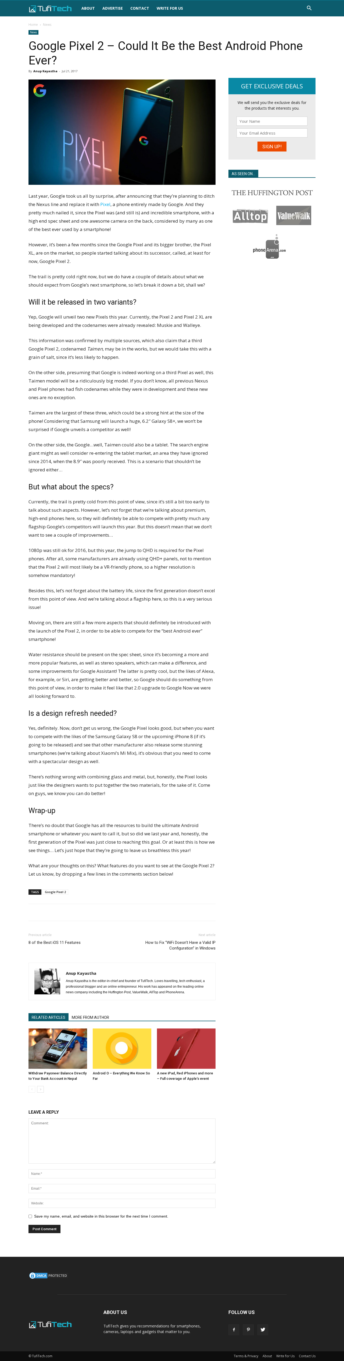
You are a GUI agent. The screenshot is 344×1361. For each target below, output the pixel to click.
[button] (309, 8)
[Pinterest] (248, 1329)
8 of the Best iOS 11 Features (54, 942)
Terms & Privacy (246, 1356)
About (88, 8)
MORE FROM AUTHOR (90, 1017)
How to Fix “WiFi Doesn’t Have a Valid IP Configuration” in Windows (180, 945)
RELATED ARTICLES (48, 1017)
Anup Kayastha (45, 71)
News (33, 32)
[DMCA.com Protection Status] (48, 1278)
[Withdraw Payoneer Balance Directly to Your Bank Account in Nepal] (57, 1048)
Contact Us (307, 1356)
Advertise (112, 8)
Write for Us (170, 8)
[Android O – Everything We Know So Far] (122, 1048)
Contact (139, 8)
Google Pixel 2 (55, 892)
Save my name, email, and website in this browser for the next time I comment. (101, 1216)
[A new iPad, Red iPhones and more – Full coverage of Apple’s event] (186, 1048)
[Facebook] (233, 1329)
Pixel (105, 204)
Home (33, 24)
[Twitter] (262, 1329)
